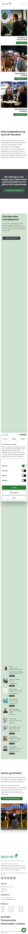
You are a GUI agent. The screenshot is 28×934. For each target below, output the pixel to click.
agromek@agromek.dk (9, 899)
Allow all (14, 487)
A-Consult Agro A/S (14, 693)
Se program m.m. (21, 42)
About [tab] (23, 439)
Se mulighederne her (20, 78)
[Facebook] (2, 878)
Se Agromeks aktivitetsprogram (12, 798)
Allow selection (14, 492)
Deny (14, 497)
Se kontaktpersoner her (20, 114)
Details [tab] (14, 439)
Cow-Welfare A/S (13, 703)
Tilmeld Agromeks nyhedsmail (14, 190)
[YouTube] (11, 878)
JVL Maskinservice (13, 683)
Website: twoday (4, 932)
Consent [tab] (5, 439)
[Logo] (6, 3)
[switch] (24, 471)
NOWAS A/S (12, 714)
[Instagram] (5, 878)
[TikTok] (14, 878)
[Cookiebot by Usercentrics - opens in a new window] (19, 435)
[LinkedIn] (8, 878)
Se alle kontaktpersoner (11, 238)
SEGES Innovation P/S (14, 731)
